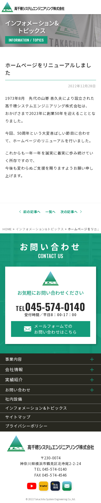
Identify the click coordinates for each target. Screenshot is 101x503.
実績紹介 (14, 379)
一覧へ (50, 211)
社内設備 (13, 399)
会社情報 (14, 369)
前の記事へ (32, 211)
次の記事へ (69, 211)
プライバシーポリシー (26, 426)
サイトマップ (18, 417)
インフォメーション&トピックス (36, 408)
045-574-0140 (50, 308)
